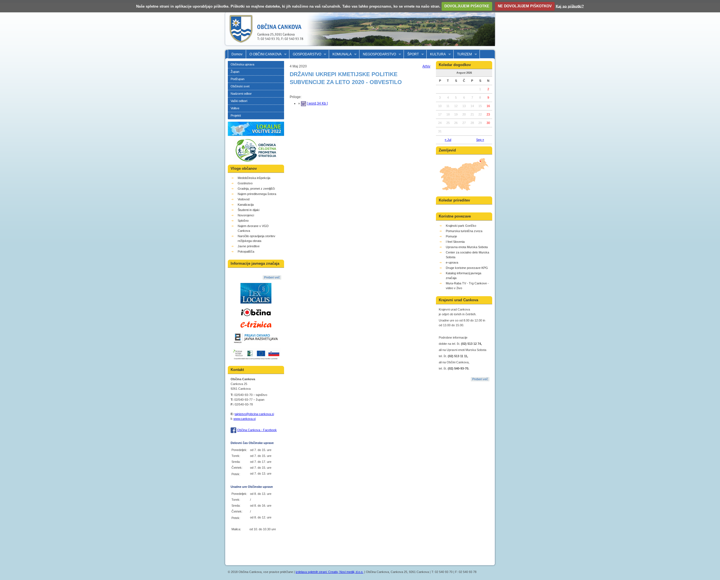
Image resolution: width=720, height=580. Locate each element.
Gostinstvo (245, 183)
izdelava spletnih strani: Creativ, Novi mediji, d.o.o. (329, 572)
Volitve (235, 108)
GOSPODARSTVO (305, 54)
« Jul (448, 139)
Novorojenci (246, 215)
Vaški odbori (239, 101)
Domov (236, 54)
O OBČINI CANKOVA (264, 54)
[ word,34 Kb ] (317, 103)
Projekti (236, 115)
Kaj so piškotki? (570, 6)
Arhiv (426, 66)
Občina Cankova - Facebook (257, 430)
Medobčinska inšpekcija (254, 178)
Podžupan (237, 79)
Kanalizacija (246, 204)
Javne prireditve (249, 246)
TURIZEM (463, 54)
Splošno (243, 220)
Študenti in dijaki (248, 210)
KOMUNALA (340, 54)
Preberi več (272, 277)
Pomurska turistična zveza (464, 231)
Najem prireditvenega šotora (257, 194)
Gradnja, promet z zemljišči (256, 188)
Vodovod (243, 199)
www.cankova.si (244, 418)
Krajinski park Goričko (461, 225)
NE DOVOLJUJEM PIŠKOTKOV (525, 6)
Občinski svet (240, 86)
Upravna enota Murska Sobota (467, 247)
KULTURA (436, 54)
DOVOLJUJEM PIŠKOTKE (466, 6)
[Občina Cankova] (264, 47)
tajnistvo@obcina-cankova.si (254, 414)
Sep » (480, 139)
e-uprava (452, 262)
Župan (235, 71)
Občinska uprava (242, 64)
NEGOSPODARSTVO (377, 54)
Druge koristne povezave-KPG (467, 267)
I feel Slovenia (455, 241)
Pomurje (451, 236)
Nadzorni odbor (241, 93)
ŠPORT (411, 54)
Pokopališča (246, 251)
